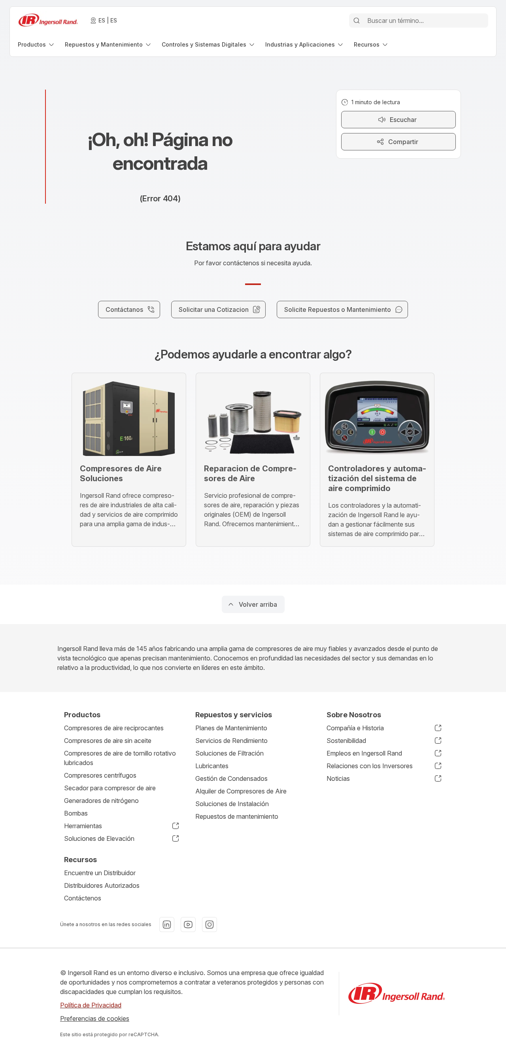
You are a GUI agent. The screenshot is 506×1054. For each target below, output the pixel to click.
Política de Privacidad (90, 1005)
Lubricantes (211, 766)
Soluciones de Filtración (229, 753)
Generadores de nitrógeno (101, 801)
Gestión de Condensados (231, 778)
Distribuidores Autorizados (102, 885)
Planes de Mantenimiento (231, 728)
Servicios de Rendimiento (231, 741)
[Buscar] (356, 20)
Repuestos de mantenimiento (236, 816)
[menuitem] (36, 44)
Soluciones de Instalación (232, 804)
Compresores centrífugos (100, 775)
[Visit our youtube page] (188, 924)
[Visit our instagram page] (209, 924)
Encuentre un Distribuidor (100, 873)
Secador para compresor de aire (110, 788)
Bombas (76, 813)
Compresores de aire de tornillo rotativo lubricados (120, 758)
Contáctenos (82, 898)
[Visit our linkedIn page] (166, 924)
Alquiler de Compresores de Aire (241, 791)
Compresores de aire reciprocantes (114, 728)
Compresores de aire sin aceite (107, 741)
